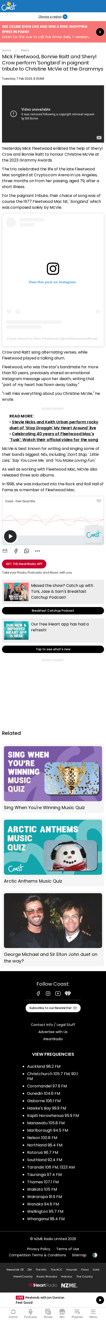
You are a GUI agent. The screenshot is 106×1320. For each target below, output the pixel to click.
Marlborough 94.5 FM (47, 1130)
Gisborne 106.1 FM (44, 1101)
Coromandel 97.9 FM (47, 1086)
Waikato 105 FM (42, 1189)
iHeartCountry (23, 1276)
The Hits (41, 1270)
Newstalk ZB (15, 1270)
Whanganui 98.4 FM (46, 1219)
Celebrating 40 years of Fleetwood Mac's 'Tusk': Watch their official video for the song (53, 437)
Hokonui (66, 1276)
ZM (29, 1270)
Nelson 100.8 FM (42, 1138)
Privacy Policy (38, 1248)
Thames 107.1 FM (43, 1182)
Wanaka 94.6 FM (43, 1204)
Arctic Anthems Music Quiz (53, 852)
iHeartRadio (53, 1039)
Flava (85, 1270)
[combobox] (37, 551)
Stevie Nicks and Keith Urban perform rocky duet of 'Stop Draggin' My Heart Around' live (53, 425)
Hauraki (71, 1270)
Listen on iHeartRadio (53, 1300)
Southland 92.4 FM (44, 1160)
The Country (84, 1276)
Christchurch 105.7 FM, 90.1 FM (52, 1076)
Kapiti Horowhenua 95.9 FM (53, 1115)
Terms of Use (67, 1248)
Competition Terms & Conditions (37, 1255)
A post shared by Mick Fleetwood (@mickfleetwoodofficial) (52, 339)
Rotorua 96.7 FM (42, 1152)
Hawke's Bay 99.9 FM (46, 1108)
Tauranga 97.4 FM (44, 1174)
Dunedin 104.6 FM (43, 1093)
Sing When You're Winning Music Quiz (53, 778)
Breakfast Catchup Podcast (53, 597)
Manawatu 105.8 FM (46, 1123)
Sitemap (79, 1255)
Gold (96, 1270)
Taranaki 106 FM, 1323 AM (51, 1167)
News (25, 50)
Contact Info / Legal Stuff (53, 1024)
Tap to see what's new (53, 635)
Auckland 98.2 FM (43, 1066)
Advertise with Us (53, 1031)
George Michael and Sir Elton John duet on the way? (53, 928)
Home (6, 50)
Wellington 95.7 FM (45, 1211)
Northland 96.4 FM (44, 1145)
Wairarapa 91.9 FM (44, 1197)
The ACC (56, 1270)
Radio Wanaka (46, 1276)
